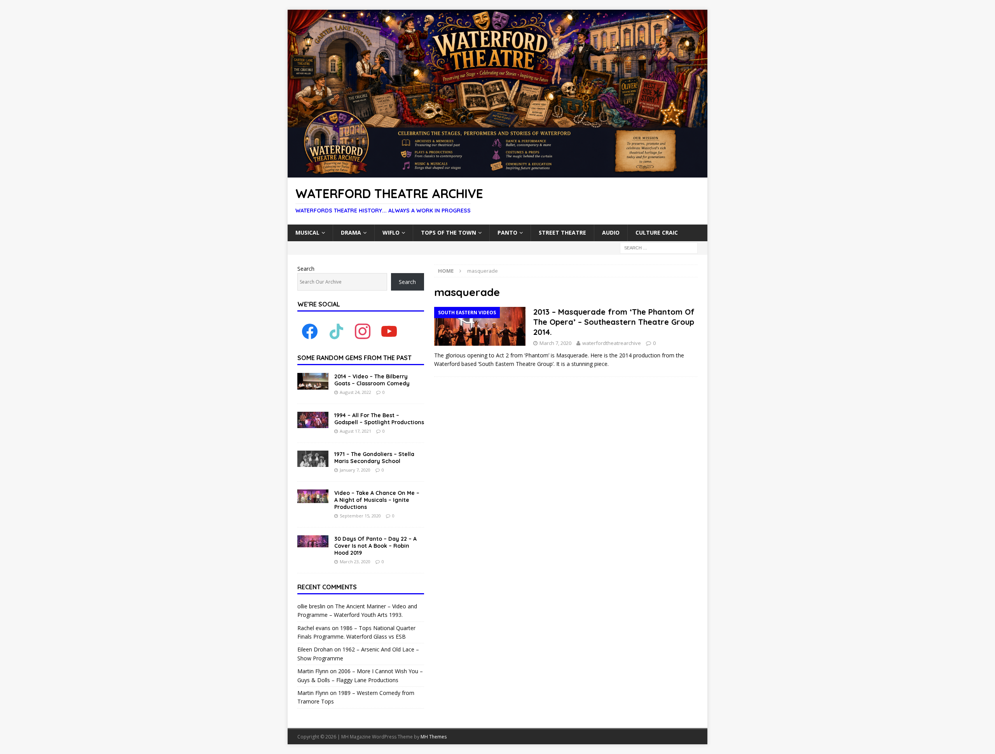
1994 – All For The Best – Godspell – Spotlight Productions (379, 419)
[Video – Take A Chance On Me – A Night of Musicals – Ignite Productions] (312, 496)
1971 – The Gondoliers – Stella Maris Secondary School (374, 458)
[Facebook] (310, 331)
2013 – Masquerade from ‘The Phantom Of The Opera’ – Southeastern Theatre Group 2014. (614, 322)
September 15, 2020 (360, 516)
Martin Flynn (312, 671)
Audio (611, 232)
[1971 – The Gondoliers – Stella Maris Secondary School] (312, 459)
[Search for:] (659, 247)
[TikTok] (336, 331)
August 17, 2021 (355, 431)
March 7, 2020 (555, 343)
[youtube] (389, 331)
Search (305, 268)
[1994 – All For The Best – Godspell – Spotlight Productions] (312, 420)
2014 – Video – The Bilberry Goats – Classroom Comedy (372, 380)
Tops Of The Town (448, 232)
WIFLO (391, 232)
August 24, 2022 (355, 392)
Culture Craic (656, 232)
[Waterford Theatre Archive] (497, 173)
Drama (351, 232)
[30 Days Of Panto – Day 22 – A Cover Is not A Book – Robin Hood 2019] (312, 541)
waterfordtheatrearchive (611, 343)
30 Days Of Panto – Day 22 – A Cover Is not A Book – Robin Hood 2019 (375, 545)
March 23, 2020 (355, 561)
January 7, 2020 (355, 470)
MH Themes (434, 736)
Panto (507, 232)
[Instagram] (363, 331)
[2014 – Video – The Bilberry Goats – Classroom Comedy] (312, 381)
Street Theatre (562, 232)
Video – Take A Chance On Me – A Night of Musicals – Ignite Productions (376, 499)
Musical (307, 232)
